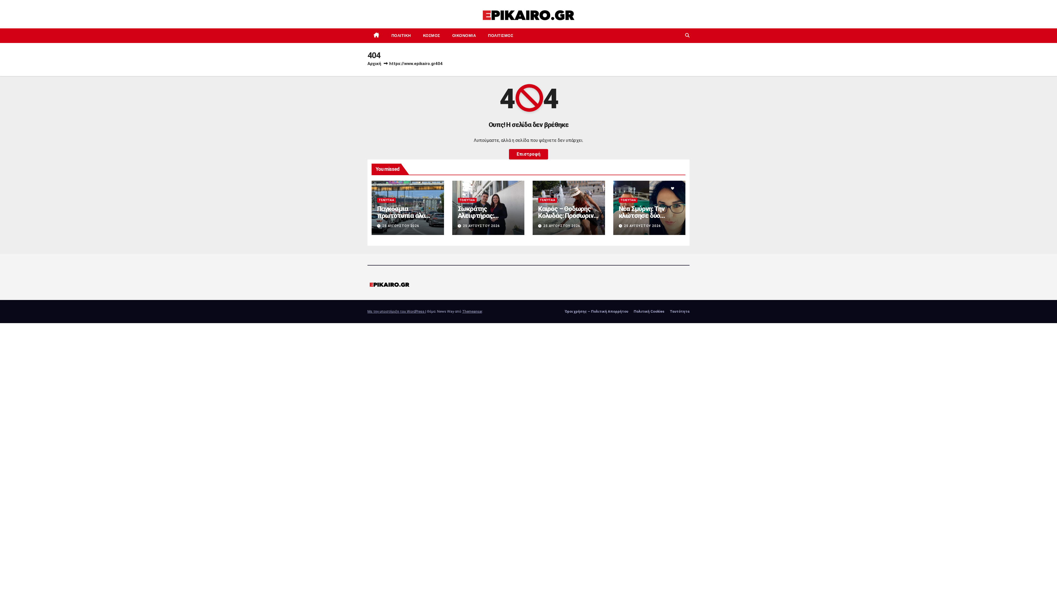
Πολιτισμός (500, 35)
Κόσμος (431, 35)
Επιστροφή (528, 154)
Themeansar (472, 311)
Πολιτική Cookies (649, 311)
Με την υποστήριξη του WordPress (396, 311)
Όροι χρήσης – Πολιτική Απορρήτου (596, 311)
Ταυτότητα (680, 311)
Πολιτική (401, 35)
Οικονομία (464, 35)
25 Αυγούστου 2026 (400, 226)
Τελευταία (386, 200)
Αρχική (374, 63)
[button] (687, 35)
